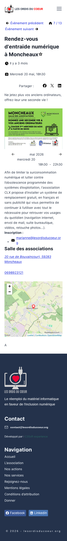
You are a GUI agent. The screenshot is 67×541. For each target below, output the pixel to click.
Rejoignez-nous (16, 481)
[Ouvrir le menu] (59, 9)
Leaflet (30, 335)
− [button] (9, 291)
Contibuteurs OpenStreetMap (48, 335)
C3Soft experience (36, 436)
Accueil (9, 457)
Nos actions (13, 469)
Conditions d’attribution (21, 494)
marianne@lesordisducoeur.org (38, 240)
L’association (13, 463)
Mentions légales (17, 488)
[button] (45, 86)
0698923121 (13, 272)
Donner (9, 500)
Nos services (14, 475)
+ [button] (9, 286)
